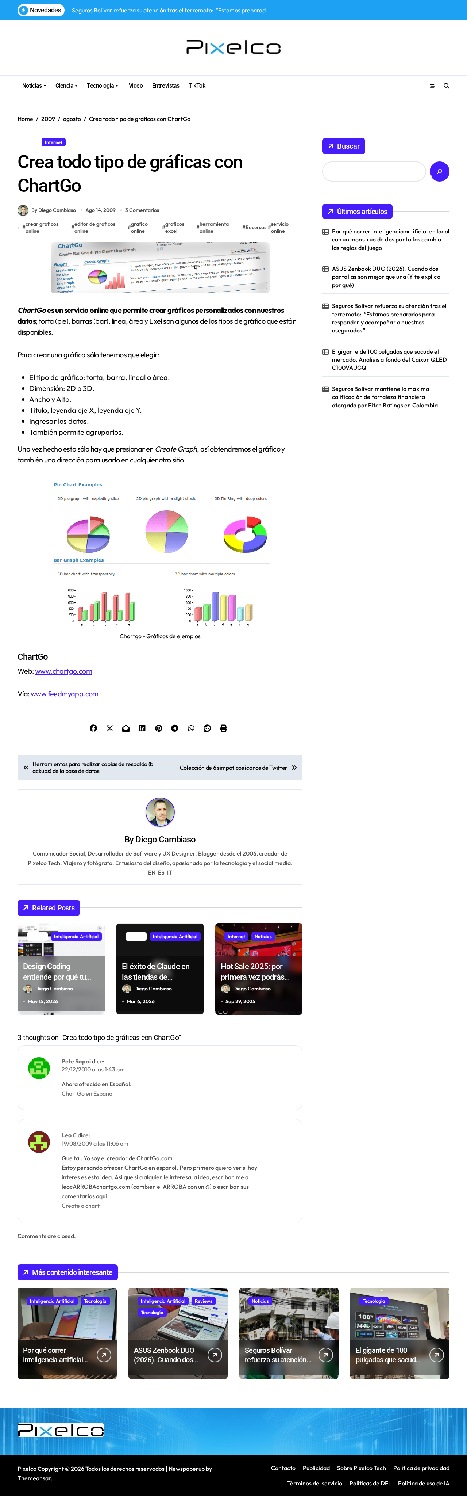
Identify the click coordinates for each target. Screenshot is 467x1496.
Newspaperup (187, 1468)
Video (135, 85)
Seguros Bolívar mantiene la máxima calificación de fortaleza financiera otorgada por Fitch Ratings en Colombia (385, 397)
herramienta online (214, 228)
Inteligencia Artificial (76, 936)
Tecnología (100, 85)
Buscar (348, 146)
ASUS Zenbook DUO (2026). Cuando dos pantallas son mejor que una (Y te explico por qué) (386, 277)
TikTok (197, 85)
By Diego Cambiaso (53, 210)
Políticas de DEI (370, 1483)
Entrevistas (166, 85)
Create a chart (81, 1205)
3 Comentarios (142, 210)
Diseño (28, 142)
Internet (53, 142)
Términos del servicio (314, 1483)
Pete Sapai (76, 1061)
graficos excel (174, 228)
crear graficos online (42, 228)
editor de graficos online (94, 228)
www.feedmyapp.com (65, 693)
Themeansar (34, 1478)
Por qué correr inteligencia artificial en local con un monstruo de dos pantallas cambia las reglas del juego (390, 239)
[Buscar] (439, 171)
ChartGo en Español (88, 1093)
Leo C (69, 1135)
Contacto (283, 1468)
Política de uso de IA (423, 1483)
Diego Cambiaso (165, 839)
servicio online (280, 228)
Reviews (203, 1301)
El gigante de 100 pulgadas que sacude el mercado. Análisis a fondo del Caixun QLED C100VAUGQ (389, 360)
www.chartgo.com (63, 670)
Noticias (32, 85)
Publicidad (316, 1468)
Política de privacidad (421, 1468)
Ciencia (64, 85)
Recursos (81, 142)
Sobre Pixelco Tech (361, 1468)
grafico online (139, 228)
